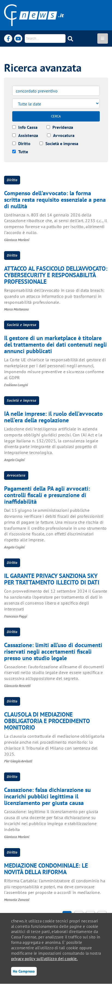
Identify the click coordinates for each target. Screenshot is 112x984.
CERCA (56, 116)
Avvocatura (16, 475)
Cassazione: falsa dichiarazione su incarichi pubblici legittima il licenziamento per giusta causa (47, 796)
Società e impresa (21, 324)
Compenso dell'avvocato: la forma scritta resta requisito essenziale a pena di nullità (55, 199)
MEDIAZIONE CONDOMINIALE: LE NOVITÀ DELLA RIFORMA (46, 869)
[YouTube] (18, 38)
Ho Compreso (24, 971)
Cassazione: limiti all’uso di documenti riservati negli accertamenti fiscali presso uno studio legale (53, 651)
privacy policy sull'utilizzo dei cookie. (44, 958)
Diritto (12, 180)
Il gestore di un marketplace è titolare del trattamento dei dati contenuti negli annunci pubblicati (55, 344)
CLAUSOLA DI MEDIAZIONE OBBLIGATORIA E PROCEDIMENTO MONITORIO (47, 721)
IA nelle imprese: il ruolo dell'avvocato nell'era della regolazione (53, 417)
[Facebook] (8, 38)
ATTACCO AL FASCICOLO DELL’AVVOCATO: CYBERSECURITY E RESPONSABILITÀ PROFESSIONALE (55, 275)
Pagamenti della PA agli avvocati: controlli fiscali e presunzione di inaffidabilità (47, 495)
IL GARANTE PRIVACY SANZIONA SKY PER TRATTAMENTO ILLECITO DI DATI (51, 579)
